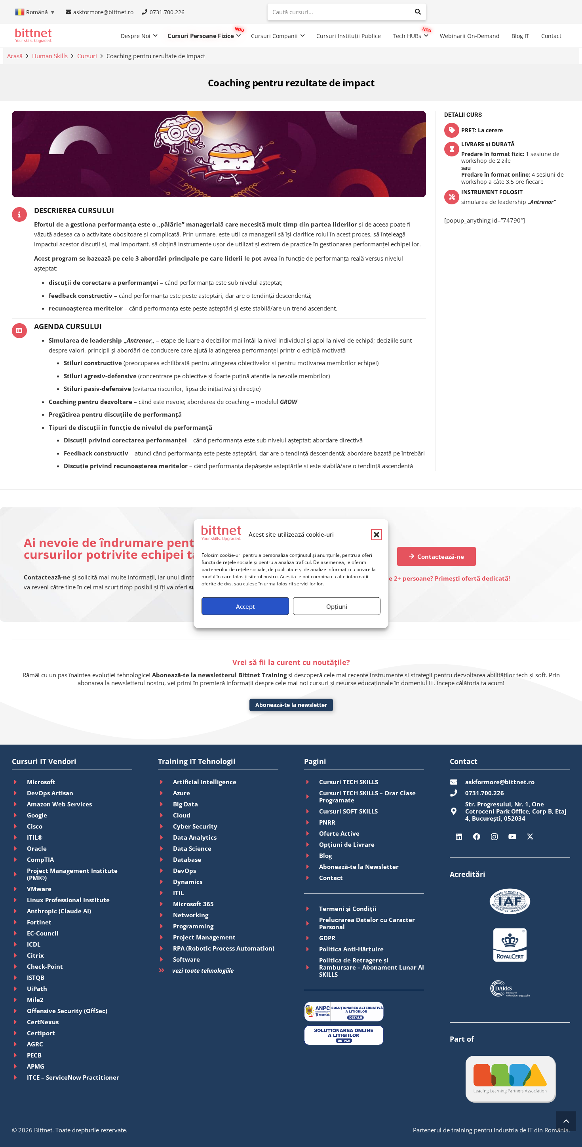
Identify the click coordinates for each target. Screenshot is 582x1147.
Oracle (37, 848)
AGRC (35, 1044)
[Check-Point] (19, 966)
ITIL (178, 893)
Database (187, 859)
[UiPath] (19, 988)
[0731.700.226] (457, 792)
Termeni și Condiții (348, 909)
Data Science (192, 848)
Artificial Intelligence (204, 782)
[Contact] (311, 877)
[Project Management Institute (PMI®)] (19, 874)
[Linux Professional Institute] (19, 899)
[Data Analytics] (165, 837)
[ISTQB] (19, 977)
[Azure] (165, 792)
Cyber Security (195, 826)
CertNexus (43, 1022)
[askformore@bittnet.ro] (457, 781)
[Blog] (311, 855)
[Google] (19, 815)
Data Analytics (195, 837)
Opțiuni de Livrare (347, 844)
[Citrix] (19, 955)
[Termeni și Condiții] (311, 908)
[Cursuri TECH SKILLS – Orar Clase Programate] (311, 796)
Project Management (204, 937)
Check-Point (45, 966)
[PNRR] (311, 822)
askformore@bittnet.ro (499, 782)
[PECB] (19, 1055)
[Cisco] (19, 826)
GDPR (327, 938)
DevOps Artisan (50, 793)
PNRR (327, 822)
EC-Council (43, 933)
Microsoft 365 (193, 904)
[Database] (165, 859)
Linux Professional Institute (68, 900)
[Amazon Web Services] (19, 804)
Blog (325, 855)
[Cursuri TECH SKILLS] (311, 781)
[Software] (165, 959)
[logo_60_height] (33, 36)
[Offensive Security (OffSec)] (19, 1010)
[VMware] (19, 888)
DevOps (184, 871)
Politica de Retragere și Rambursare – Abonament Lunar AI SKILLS (371, 967)
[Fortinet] (19, 922)
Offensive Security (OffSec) (67, 1011)
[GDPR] (311, 937)
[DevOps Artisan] (19, 792)
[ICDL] (19, 944)
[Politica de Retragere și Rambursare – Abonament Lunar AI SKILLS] (311, 967)
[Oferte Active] (311, 833)
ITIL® (34, 837)
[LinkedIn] (459, 837)
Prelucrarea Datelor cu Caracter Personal (367, 923)
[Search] (417, 12)
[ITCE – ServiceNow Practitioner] (19, 1077)
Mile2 (35, 1000)
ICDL (33, 944)
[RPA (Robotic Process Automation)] (165, 948)
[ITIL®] (19, 837)
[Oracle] (19, 848)
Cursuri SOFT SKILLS (348, 811)
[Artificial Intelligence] (165, 781)
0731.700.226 (484, 793)
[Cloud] (165, 815)
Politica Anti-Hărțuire (351, 949)
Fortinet (39, 922)
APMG (35, 1066)
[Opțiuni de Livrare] (311, 844)
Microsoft (41, 782)
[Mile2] (19, 999)
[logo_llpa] (510, 1079)
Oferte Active (339, 833)
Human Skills (50, 56)
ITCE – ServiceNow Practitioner (73, 1077)
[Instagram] (494, 837)
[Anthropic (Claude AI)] (19, 911)
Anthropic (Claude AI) (59, 911)
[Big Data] (165, 804)
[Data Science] (165, 848)
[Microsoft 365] (165, 903)
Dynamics (187, 882)
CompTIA (40, 859)
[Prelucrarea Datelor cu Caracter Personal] (311, 923)
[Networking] (165, 914)
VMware (39, 889)
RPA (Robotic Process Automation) (223, 948)
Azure (181, 793)
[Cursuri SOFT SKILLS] (311, 811)
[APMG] (19, 1066)
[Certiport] (19, 1032)
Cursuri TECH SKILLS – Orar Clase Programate (367, 796)
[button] (376, 534)
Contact (331, 878)
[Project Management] (165, 937)
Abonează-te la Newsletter (359, 867)
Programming (193, 926)
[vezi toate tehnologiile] (165, 970)
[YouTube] (512, 837)
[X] (530, 837)
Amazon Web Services (59, 804)
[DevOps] (165, 870)
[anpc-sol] (364, 1035)
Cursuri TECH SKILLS (348, 782)
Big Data (185, 804)
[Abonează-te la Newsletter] (311, 866)
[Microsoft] (19, 781)
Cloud (181, 815)
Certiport (41, 1033)
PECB (34, 1055)
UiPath (37, 989)
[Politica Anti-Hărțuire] (311, 949)
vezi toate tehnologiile (203, 970)
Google (37, 815)
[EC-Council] (19, 933)
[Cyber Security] (165, 826)
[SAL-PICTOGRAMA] (364, 1011)
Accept (245, 606)
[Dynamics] (165, 881)
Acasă (15, 56)
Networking (190, 915)
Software (186, 959)
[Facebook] (476, 837)
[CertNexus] (19, 1021)
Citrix (35, 955)
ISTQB (35, 977)
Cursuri (87, 56)
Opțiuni (336, 606)
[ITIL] (165, 892)
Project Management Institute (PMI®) (72, 874)
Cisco (34, 826)
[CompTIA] (19, 859)
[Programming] (165, 926)
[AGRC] (19, 1044)
